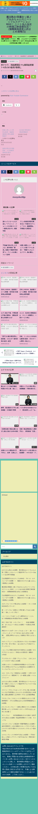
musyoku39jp (19, 197)
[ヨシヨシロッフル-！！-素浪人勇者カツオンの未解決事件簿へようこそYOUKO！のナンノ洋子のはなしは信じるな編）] (19, 709)
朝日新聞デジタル (14, 61)
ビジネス (4, 61)
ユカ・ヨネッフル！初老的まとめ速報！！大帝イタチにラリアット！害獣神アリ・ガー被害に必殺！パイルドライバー (19, 675)
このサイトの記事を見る (10, 91)
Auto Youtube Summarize (19, 95)
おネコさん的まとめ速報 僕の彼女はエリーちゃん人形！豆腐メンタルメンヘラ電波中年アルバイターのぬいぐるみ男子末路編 (19, 572)
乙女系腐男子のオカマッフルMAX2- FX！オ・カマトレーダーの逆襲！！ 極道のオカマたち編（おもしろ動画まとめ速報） (19, 581)
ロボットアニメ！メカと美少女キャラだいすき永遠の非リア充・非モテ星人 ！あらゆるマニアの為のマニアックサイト (19, 644)
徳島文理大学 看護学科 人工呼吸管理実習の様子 (8, 150)
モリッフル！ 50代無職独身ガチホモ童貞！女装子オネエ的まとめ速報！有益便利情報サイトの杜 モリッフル (19, 718)
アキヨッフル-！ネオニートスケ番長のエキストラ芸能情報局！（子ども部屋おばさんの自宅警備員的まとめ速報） (19, 701)
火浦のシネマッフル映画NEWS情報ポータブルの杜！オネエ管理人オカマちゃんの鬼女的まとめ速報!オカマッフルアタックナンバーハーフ (19, 667)
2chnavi (4, 495)
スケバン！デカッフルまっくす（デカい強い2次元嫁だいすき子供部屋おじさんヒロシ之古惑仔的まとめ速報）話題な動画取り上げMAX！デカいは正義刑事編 (19, 692)
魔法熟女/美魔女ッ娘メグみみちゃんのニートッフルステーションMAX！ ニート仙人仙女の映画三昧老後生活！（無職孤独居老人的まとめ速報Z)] (18, 589)
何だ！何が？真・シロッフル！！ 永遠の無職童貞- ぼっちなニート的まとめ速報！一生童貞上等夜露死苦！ (18, 625)
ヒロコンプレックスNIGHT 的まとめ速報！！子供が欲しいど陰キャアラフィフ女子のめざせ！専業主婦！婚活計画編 (19, 737)
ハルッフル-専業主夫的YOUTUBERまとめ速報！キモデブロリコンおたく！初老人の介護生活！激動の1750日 (19, 652)
